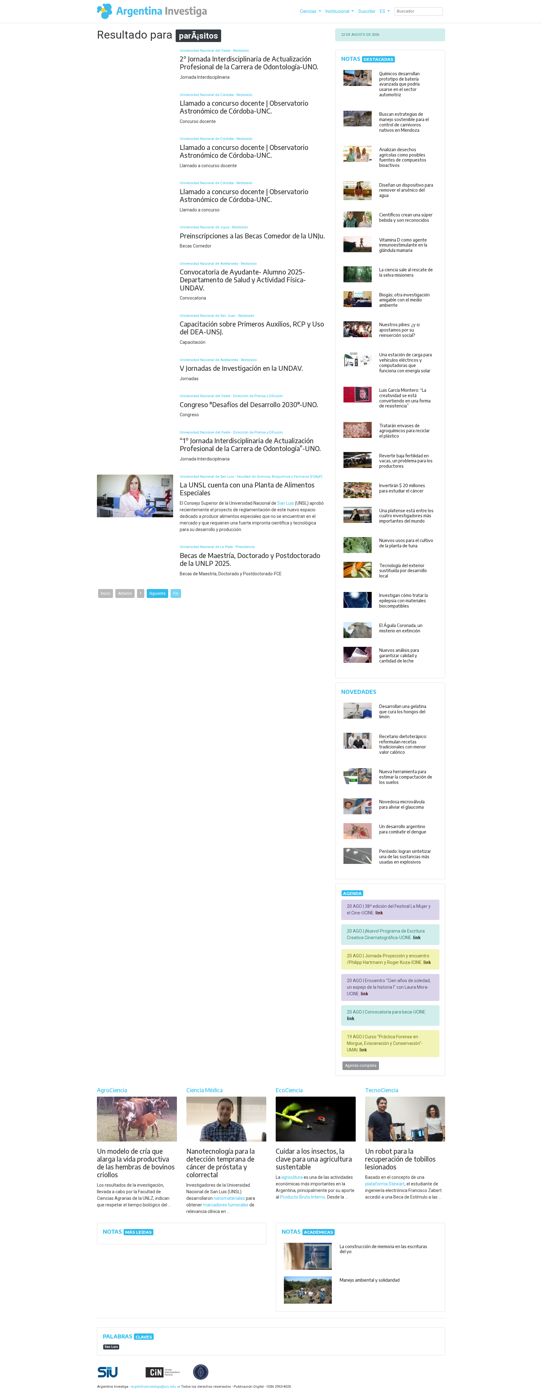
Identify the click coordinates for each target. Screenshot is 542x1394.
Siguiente (157, 593)
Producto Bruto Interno (302, 1197)
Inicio (105, 593)
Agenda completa (360, 1065)
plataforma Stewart (385, 1183)
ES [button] (383, 11)
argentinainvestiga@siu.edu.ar (154, 1387)
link (379, 912)
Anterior (125, 593)
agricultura (292, 1177)
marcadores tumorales (225, 1204)
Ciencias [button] (308, 11)
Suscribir (366, 11)
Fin (175, 593)
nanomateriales (229, 1198)
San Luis (285, 503)
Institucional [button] (338, 11)
